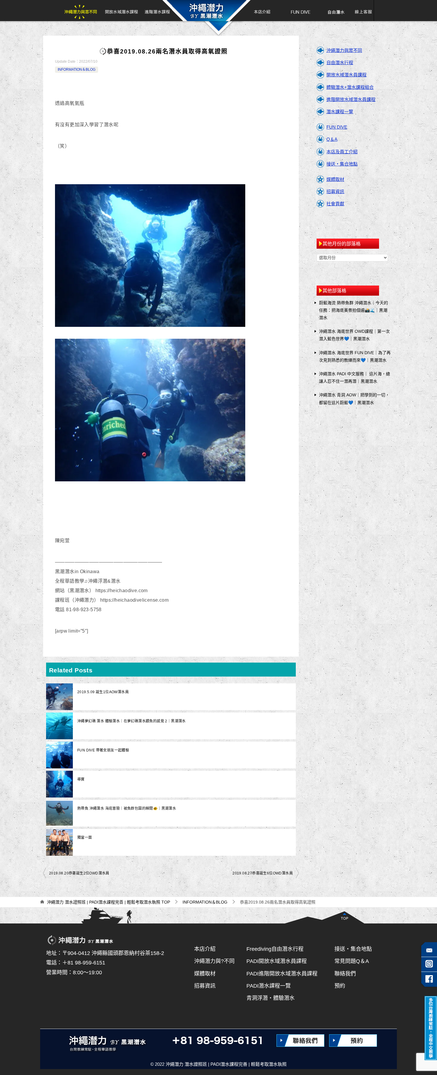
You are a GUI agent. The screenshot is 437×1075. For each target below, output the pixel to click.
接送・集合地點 (342, 163)
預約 (339, 986)
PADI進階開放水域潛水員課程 (281, 974)
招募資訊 (335, 191)
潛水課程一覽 (339, 111)
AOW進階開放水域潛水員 (156, 10)
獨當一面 (84, 838)
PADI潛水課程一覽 (268, 986)
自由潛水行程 (339, 62)
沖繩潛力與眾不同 (82, 10)
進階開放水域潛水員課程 (350, 99)
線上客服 (361, 10)
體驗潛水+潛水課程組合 (350, 87)
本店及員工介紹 (342, 151)
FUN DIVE (300, 10)
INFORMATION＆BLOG (76, 69)
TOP (108, 902)
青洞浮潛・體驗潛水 (270, 998)
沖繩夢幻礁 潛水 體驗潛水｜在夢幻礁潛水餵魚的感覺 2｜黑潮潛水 (131, 721)
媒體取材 (335, 179)
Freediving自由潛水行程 (275, 949)
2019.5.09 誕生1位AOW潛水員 (103, 692)
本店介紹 (259, 10)
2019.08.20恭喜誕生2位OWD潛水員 (79, 873)
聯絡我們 (345, 974)
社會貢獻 (335, 203)
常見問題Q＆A (351, 961)
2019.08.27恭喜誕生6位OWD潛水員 (262, 873)
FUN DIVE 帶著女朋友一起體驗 (103, 750)
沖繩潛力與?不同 (214, 961)
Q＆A (331, 139)
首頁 (206, 10)
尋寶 (81, 779)
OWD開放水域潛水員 (121, 10)
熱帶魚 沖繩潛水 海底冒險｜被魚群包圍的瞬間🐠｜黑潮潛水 (126, 808)
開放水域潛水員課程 (346, 74)
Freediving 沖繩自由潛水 (335, 10)
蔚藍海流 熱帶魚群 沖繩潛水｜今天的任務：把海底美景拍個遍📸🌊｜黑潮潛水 (353, 310)
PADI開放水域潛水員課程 (276, 961)
